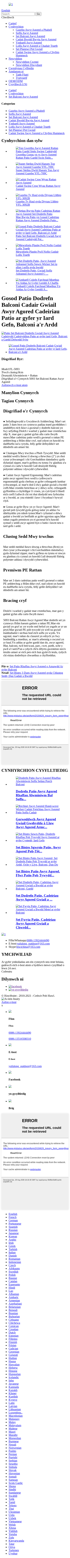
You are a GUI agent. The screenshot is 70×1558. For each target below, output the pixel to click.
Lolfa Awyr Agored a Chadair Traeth (37, 45)
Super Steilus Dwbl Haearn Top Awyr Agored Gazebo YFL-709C (37, 172)
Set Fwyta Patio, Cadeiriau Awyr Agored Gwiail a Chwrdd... (36, 923)
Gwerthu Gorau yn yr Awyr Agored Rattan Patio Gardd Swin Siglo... (36, 156)
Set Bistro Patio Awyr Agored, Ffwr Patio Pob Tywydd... (38, 873)
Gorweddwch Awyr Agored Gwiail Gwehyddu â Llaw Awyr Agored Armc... (36, 823)
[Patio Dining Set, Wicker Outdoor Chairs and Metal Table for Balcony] (38, 912)
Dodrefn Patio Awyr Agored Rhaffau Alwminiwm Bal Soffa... (36, 795)
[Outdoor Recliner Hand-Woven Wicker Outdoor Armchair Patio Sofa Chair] (38, 812)
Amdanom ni (16, 71)
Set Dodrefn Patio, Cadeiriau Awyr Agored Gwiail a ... (37, 897)
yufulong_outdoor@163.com (33, 943)
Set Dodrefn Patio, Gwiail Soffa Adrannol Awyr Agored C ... (34, 272)
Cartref (13, 23)
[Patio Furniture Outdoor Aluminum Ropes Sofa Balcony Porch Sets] (38, 784)
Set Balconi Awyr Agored (30, 36)
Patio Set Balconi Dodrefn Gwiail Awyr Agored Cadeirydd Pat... (38, 237)
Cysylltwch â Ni (18, 84)
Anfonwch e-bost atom (14, 385)
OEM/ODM (16, 81)
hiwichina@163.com (28, 946)
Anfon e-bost (8, 1002)
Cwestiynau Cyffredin (21, 68)
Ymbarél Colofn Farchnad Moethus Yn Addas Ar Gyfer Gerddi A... (38, 288)
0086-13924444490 (38, 940)
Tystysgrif (21, 77)
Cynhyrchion (16, 26)
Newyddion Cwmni (27, 61)
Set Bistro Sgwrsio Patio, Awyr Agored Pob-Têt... (38, 849)
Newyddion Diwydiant (29, 65)
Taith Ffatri (22, 74)
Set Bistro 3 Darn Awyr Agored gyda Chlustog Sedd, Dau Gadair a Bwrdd (32, 674)
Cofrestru (6, 971)
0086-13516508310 (20, 1038)
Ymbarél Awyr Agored (29, 42)
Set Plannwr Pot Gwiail (29, 49)
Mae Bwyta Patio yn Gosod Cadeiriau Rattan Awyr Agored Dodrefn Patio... (37, 219)
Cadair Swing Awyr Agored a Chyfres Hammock (37, 133)
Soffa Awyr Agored (27, 33)
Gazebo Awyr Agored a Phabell (34, 29)
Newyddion (15, 58)
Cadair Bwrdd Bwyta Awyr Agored (36, 39)
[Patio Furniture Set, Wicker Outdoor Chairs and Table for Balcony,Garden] (38, 888)
